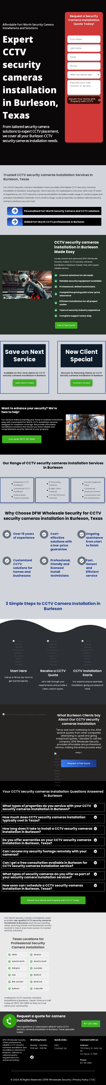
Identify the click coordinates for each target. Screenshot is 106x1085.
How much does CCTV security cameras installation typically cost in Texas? (43, 819)
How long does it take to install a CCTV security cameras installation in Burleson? (47, 830)
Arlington (16, 968)
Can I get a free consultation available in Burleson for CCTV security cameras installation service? (44, 864)
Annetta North (18, 961)
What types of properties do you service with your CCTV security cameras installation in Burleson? (46, 807)
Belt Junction (17, 982)
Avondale (38, 968)
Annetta (37, 954)
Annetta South (40, 961)
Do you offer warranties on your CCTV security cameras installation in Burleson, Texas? (46, 841)
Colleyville (38, 988)
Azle (14, 975)
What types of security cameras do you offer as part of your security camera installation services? (46, 875)
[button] (53, 807)
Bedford (37, 975)
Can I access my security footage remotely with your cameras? (44, 853)
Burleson (15, 988)
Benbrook (38, 982)
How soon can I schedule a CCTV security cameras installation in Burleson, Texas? (42, 887)
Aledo (14, 954)
